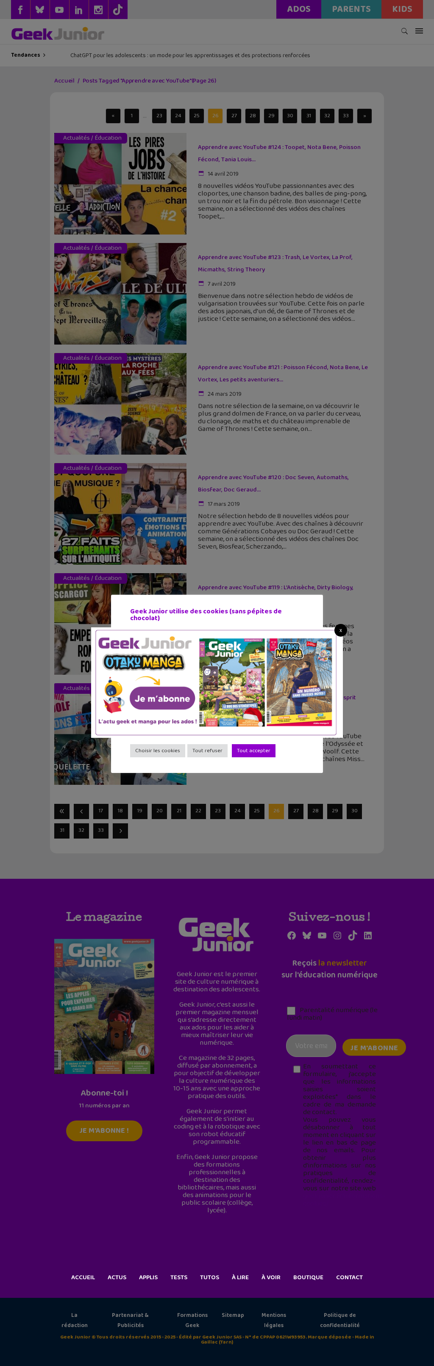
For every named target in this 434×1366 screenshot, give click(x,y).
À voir (271, 1277)
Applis (148, 1277)
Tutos (209, 1277)
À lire (240, 1277)
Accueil (83, 1277)
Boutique (308, 1277)
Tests (178, 1277)
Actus (117, 1277)
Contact (349, 1277)
